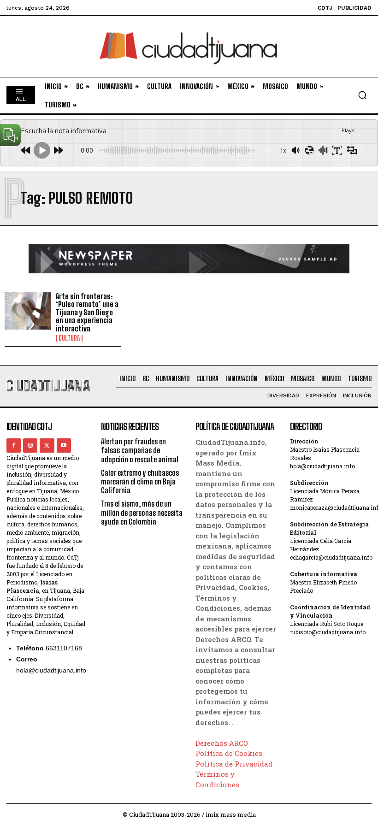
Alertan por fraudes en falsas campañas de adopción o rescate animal (139, 450)
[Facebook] (13, 445)
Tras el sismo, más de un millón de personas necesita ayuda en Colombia (142, 512)
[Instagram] (30, 445)
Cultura (69, 338)
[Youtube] (64, 445)
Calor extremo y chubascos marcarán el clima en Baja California (140, 481)
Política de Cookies (228, 753)
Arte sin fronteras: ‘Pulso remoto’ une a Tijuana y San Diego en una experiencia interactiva (87, 312)
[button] (362, 95)
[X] (47, 445)
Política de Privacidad (233, 763)
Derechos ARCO (221, 743)
